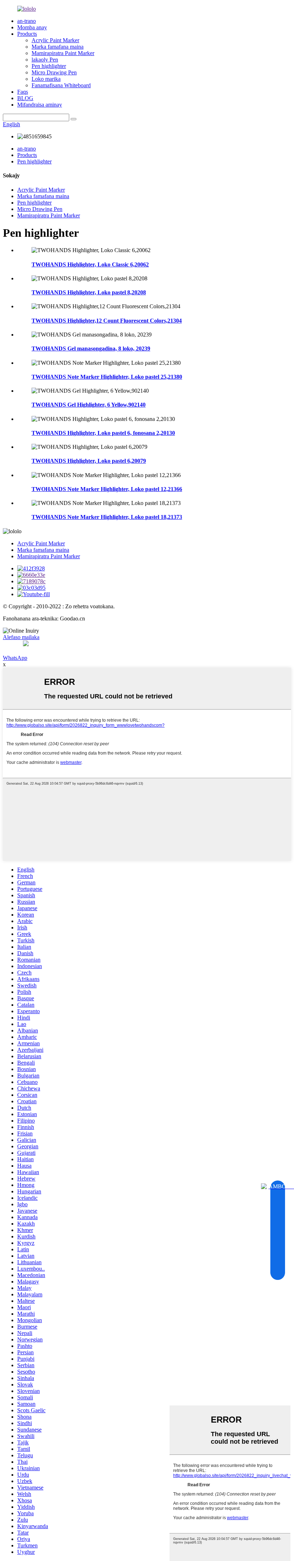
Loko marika (46, 79)
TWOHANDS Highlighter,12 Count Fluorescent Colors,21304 (107, 321)
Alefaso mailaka (21, 637)
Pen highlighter (49, 66)
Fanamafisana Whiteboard (61, 85)
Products (27, 34)
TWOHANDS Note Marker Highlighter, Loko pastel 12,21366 (107, 489)
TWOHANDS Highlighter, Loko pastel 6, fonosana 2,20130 (103, 433)
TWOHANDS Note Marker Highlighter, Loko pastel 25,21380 (107, 377)
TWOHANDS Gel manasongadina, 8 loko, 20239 (91, 348)
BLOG (25, 98)
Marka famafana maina (58, 47)
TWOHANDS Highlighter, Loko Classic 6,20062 (90, 264)
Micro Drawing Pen (54, 72)
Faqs (22, 92)
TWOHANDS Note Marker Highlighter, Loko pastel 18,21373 (107, 517)
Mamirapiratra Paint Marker (63, 53)
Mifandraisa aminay (39, 105)
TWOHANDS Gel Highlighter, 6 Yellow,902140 (89, 405)
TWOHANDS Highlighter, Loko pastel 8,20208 (89, 292)
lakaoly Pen (45, 60)
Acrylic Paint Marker (55, 40)
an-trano (26, 21)
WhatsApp (15, 658)
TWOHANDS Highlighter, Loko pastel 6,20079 (89, 461)
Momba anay (32, 27)
